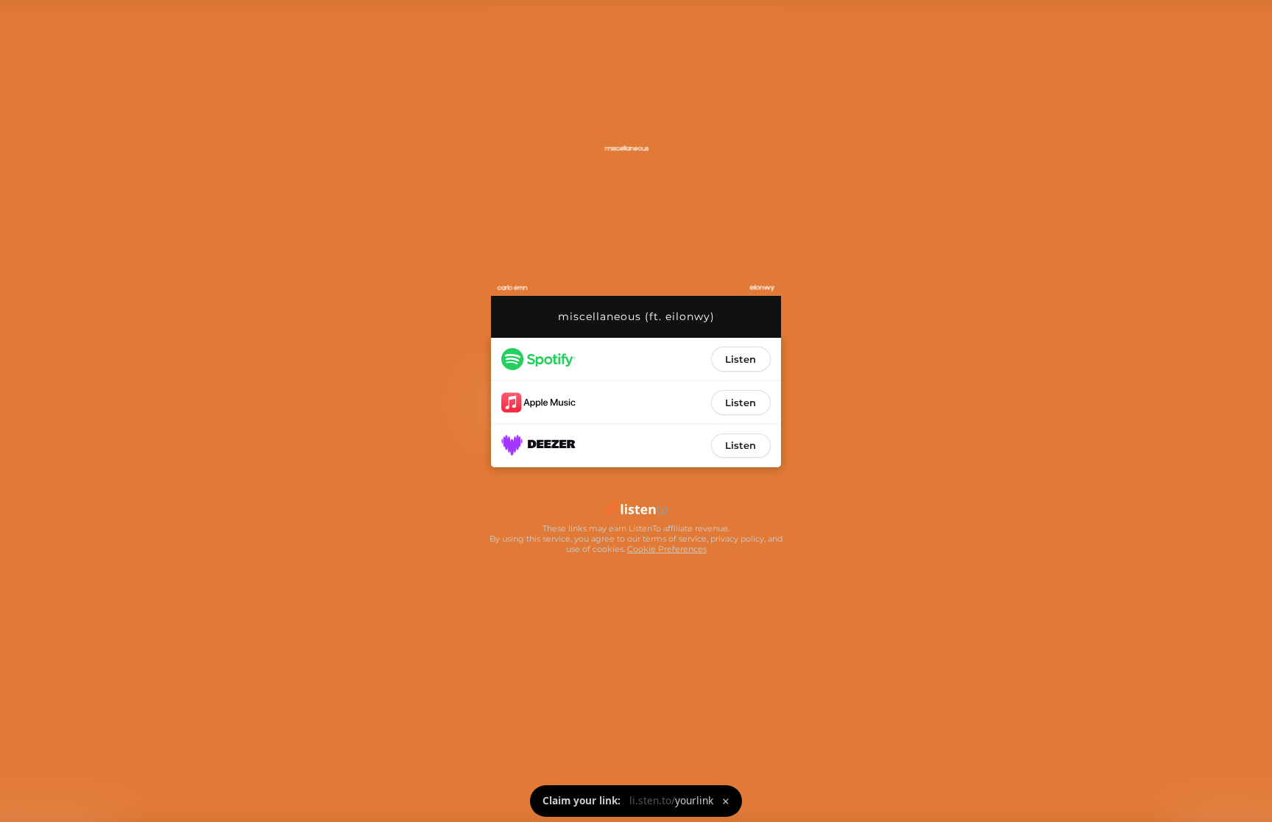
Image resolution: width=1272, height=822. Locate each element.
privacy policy (737, 539)
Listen (740, 359)
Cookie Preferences (667, 549)
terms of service (675, 539)
